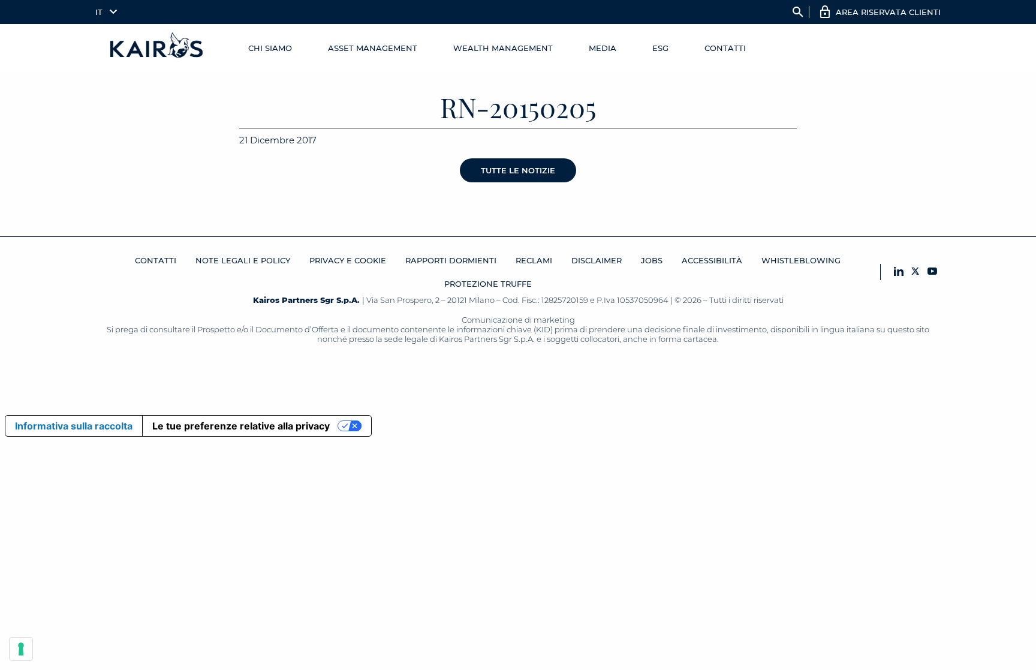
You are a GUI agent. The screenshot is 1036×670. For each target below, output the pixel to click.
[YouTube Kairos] (932, 272)
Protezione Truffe (488, 284)
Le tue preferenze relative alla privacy (241, 426)
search (798, 12)
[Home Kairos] (157, 48)
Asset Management (372, 48)
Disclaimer (596, 260)
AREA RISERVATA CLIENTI (888, 12)
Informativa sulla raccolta (73, 426)
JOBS (651, 260)
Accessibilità (712, 260)
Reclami (534, 260)
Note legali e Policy (242, 260)
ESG (660, 48)
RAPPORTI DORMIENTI (450, 260)
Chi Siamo (270, 48)
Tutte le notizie (518, 170)
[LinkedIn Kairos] (898, 272)
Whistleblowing (801, 260)
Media (602, 48)
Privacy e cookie (347, 260)
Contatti (725, 48)
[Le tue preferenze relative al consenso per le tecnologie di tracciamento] (21, 649)
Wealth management (503, 48)
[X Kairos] (915, 272)
